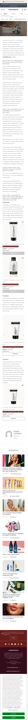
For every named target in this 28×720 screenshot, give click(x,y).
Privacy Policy (9, 707)
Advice (5, 13)
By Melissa (13, 557)
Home (2, 19)
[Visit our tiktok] (18, 644)
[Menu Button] (1, 9)
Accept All (13, 717)
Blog (7, 19)
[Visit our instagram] (12, 644)
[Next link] (26, 14)
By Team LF (13, 517)
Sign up (13, 637)
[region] (13, 697)
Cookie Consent (13, 661)
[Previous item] (4, 336)
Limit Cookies (13, 713)
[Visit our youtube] (15, 644)
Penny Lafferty (18, 433)
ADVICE (5, 25)
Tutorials (13, 13)
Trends (21, 13)
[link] (23, 9)
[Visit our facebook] (5, 644)
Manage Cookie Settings (13, 710)
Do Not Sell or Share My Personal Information (13, 663)
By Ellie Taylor (14, 577)
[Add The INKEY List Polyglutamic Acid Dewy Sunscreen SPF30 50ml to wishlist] (22, 385)
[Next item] (23, 336)
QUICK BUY (13, 418)
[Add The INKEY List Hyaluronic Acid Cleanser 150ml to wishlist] (22, 258)
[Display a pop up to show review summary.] (13, 248)
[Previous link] (1, 14)
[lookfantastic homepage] (13, 9)
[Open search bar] (4, 9)
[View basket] (25, 9)
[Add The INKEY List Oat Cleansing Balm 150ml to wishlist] (22, 222)
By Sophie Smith (14, 537)
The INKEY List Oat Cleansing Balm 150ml (13, 244)
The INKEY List (7, 57)
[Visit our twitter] (8, 644)
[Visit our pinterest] (21, 644)
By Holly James (14, 496)
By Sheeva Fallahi (16, 473)
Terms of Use (17, 707)
